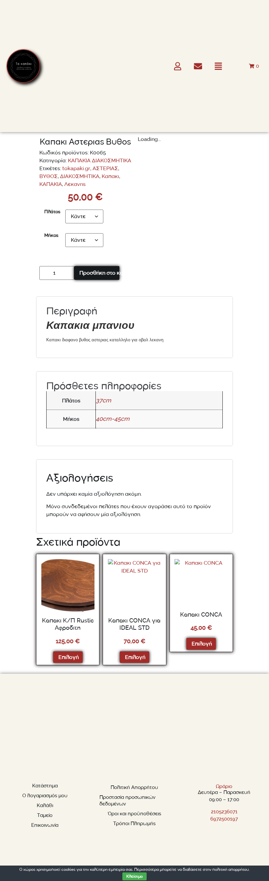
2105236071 (224, 811)
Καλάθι (45, 805)
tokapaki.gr (76, 168)
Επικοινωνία (44, 825)
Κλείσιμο (134, 876)
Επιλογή (68, 657)
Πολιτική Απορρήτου (134, 787)
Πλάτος (52, 212)
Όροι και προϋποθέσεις (134, 813)
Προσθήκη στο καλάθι (99, 273)
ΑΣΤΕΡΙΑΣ (105, 168)
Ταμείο (44, 815)
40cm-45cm (113, 419)
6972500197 (224, 819)
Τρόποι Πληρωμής (134, 823)
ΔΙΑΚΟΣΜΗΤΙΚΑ (79, 176)
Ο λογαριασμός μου (45, 795)
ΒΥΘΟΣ (48, 176)
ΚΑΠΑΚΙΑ (50, 184)
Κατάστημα (45, 785)
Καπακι (110, 176)
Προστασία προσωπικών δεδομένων (127, 800)
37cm (103, 401)
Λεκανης (75, 184)
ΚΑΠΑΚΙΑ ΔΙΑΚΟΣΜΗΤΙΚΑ (99, 160)
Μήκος (51, 235)
